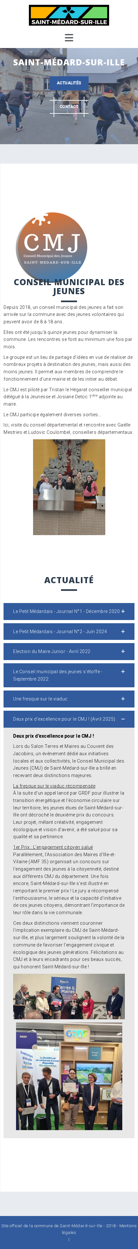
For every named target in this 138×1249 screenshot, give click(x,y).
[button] (69, 611)
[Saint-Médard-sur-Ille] (69, 14)
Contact (69, 106)
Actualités (69, 83)
